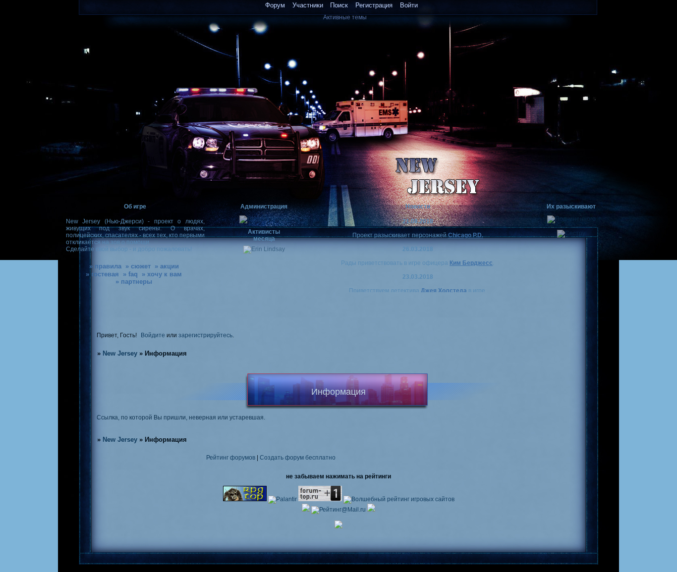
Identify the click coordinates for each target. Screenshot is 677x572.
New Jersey (120, 353)
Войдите (153, 335)
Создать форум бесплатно (298, 457)
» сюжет (138, 266)
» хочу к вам (162, 274)
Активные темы (345, 17)
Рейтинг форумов (230, 457)
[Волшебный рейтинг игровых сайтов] (398, 499)
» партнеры (133, 281)
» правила (105, 266)
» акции (167, 266)
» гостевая (102, 274)
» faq (130, 274)
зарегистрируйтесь (205, 335)
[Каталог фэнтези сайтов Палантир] (283, 499)
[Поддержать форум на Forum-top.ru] (320, 499)
